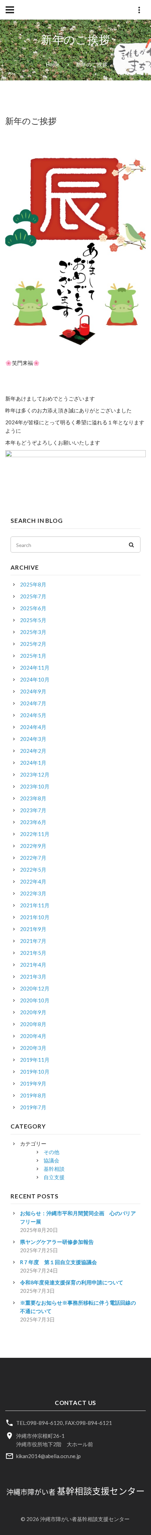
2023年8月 (33, 798)
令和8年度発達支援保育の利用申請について (71, 1282)
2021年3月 (33, 976)
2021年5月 (33, 953)
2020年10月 (35, 1000)
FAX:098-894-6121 (88, 1423)
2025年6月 (33, 608)
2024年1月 (33, 762)
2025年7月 (33, 596)
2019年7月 (33, 1107)
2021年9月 (33, 929)
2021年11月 (35, 905)
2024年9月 (33, 691)
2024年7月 (33, 703)
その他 (51, 1152)
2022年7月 (33, 858)
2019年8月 (33, 1095)
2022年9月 (33, 846)
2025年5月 (33, 620)
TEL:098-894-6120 (39, 1423)
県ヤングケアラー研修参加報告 (57, 1242)
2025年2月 (33, 644)
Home (52, 64)
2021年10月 (35, 917)
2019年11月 (35, 1060)
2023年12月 (35, 774)
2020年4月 (33, 1036)
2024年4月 (33, 727)
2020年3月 (33, 1048)
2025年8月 (33, 584)
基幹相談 (54, 1169)
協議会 (51, 1160)
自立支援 (54, 1177)
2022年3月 (33, 893)
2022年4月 (33, 881)
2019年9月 (33, 1083)
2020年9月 (33, 1012)
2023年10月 (35, 786)
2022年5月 (33, 869)
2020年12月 (35, 988)
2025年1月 (33, 656)
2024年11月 (35, 667)
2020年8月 (33, 1024)
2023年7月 (33, 810)
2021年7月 (33, 941)
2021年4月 (33, 964)
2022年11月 (35, 834)
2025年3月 (33, 632)
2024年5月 (33, 715)
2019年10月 (35, 1071)
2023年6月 (33, 822)
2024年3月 (33, 739)
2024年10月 (35, 679)
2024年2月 (33, 751)
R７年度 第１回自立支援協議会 (58, 1262)
